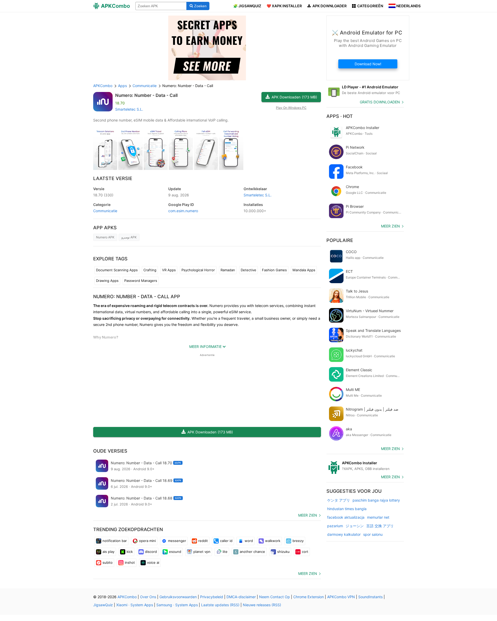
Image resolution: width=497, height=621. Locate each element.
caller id (226, 541)
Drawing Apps (107, 281)
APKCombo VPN (341, 597)
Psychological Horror (198, 270)
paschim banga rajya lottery (376, 500)
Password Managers (140, 281)
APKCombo (102, 85)
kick (130, 551)
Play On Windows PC (291, 108)
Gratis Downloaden (380, 102)
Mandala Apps (304, 270)
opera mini (147, 541)
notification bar (115, 541)
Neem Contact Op (274, 597)
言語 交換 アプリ (380, 526)
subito (108, 562)
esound (175, 551)
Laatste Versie (112, 178)
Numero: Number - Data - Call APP (136, 296)
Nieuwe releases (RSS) (262, 605)
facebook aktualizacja (345, 517)
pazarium (335, 526)
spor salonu (373, 534)
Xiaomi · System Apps (134, 605)
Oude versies (110, 451)
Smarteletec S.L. (129, 109)
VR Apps (169, 270)
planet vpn (201, 551)
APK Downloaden (294, 97)
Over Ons (148, 597)
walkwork (272, 541)
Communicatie (105, 211)
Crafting (149, 270)
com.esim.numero (183, 211)
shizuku (283, 551)
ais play (108, 551)
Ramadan (228, 270)
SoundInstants (370, 597)
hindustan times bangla (347, 508)
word (249, 541)
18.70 (103, 195)
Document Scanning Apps (117, 270)
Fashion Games (274, 270)
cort (305, 551)
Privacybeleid (211, 597)
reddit (203, 541)
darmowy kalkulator (344, 534)
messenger (177, 541)
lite (225, 551)
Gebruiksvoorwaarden (178, 597)
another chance (252, 551)
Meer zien (307, 515)
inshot (130, 562)
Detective (248, 270)
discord (151, 551)
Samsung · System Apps (177, 605)
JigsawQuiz (103, 605)
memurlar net (378, 517)
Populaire (339, 240)
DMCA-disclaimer (241, 597)
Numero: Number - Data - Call (146, 95)
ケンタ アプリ (338, 500)
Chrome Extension (308, 597)
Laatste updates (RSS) (220, 605)
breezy (298, 541)
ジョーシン (355, 526)
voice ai (153, 562)
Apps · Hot (339, 116)
